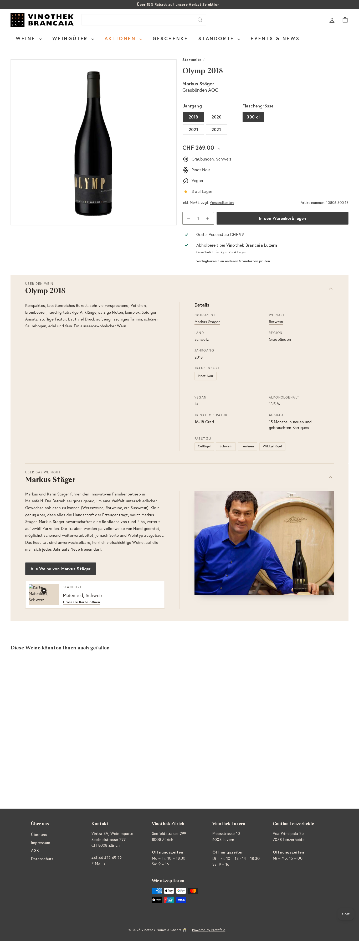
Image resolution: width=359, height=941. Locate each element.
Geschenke (170, 38)
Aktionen (121, 38)
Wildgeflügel (272, 446)
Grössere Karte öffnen (81, 602)
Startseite (191, 59)
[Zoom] (93, 142)
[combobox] (143, 19)
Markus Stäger (198, 83)
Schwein (225, 446)
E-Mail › (98, 863)
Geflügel (204, 446)
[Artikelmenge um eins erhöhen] (207, 218)
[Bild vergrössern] (264, 543)
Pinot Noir (205, 376)
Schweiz (201, 339)
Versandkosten (222, 202)
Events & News (275, 38)
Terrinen (247, 446)
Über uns (39, 834)
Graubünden (280, 339)
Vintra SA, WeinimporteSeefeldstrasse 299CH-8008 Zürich (112, 839)
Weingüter (71, 38)
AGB (35, 850)
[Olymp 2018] (36, 710)
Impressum (40, 842)
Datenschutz (42, 858)
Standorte (217, 38)
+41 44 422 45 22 (106, 858)
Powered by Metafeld (208, 930)
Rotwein (276, 321)
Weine (27, 38)
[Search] (200, 19)
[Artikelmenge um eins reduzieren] (188, 218)
